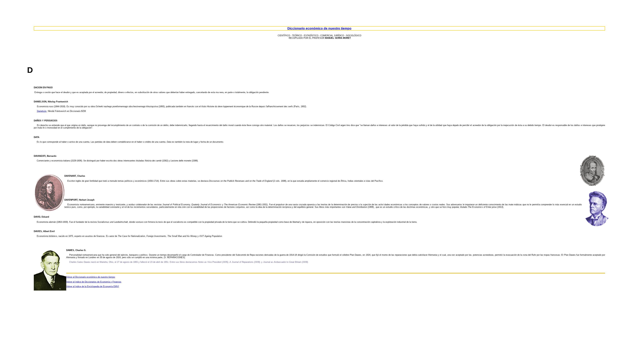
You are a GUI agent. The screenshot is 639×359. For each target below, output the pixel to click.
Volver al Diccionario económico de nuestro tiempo (90, 277)
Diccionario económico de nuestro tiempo (319, 28)
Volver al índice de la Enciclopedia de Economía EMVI (92, 286)
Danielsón (41, 111)
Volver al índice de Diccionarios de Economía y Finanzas (93, 282)
